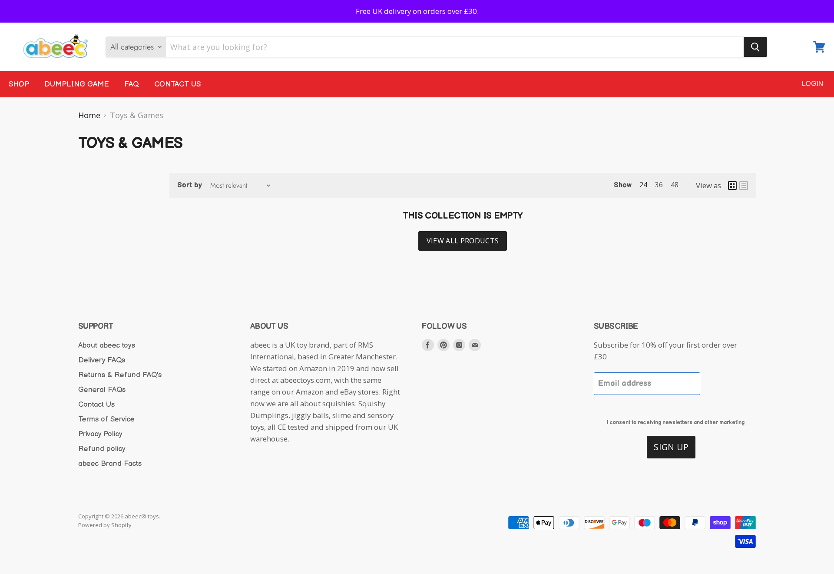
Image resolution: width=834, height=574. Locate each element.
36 (659, 184)
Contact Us (177, 84)
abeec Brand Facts (110, 463)
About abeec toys (106, 345)
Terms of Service (106, 419)
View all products (463, 241)
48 (674, 184)
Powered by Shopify (105, 525)
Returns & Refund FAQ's (120, 375)
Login (812, 84)
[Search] (755, 47)
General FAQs (102, 389)
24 (643, 184)
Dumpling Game (76, 84)
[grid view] (732, 185)
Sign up (671, 447)
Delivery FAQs (101, 360)
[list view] (743, 185)
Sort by (189, 185)
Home (89, 115)
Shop (19, 84)
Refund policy (102, 449)
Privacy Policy (100, 434)
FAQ (131, 84)
